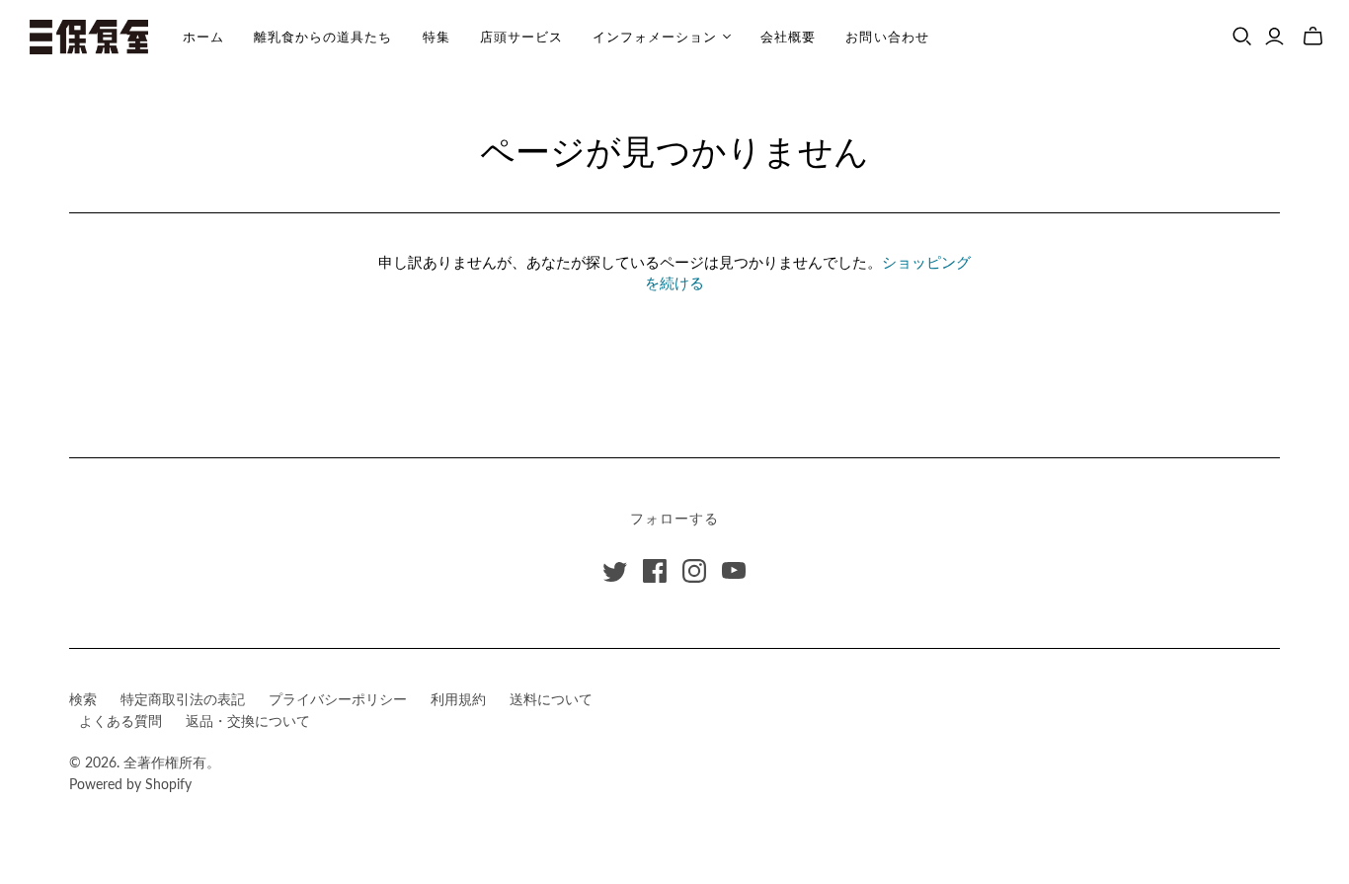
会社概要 (788, 36)
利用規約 (458, 698)
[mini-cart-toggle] (1313, 36)
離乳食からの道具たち (323, 36)
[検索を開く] (1242, 36)
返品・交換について (248, 720)
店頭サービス (521, 36)
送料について (551, 698)
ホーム (203, 36)
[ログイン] (1274, 36)
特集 (436, 36)
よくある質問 (120, 720)
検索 (83, 698)
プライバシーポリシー (338, 698)
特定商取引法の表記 (182, 698)
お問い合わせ (886, 36)
